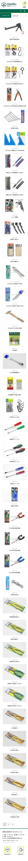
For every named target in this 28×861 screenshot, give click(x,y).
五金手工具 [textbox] (19, 16)
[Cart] (24, 4)
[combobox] (19, 16)
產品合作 (21, 854)
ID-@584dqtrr (7, 854)
